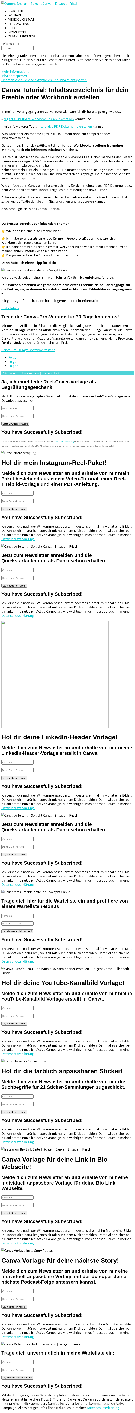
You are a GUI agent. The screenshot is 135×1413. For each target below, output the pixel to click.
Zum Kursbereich (21, 36)
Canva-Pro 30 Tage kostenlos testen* (28, 350)
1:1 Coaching (18, 24)
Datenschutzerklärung (63, 442)
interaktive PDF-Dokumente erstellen (65, 126)
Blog (12, 28)
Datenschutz (51, 373)
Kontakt (14, 15)
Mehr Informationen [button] (16, 71)
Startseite (16, 11)
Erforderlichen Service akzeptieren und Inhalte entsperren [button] (44, 80)
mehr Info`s (10, 308)
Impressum (30, 373)
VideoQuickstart (21, 19)
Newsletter (17, 32)
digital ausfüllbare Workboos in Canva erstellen (39, 119)
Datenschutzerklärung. (18, 539)
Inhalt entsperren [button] (14, 76)
